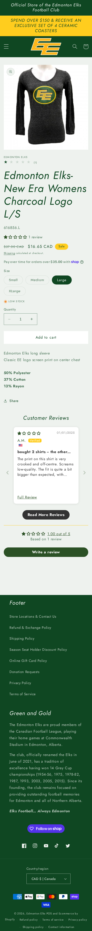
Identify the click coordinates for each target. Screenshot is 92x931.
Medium (40, 280)
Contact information (61, 927)
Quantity (10, 309)
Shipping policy (33, 927)
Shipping (9, 253)
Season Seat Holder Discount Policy (38, 649)
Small (16, 280)
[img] (29, 433)
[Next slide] (84, 472)
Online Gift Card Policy (28, 660)
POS (49, 913)
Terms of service (53, 920)
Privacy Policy (20, 683)
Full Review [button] (27, 497)
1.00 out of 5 (58, 534)
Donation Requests (24, 671)
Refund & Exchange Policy (30, 627)
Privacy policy (77, 920)
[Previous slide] (7, 472)
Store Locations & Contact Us (32, 616)
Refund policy (29, 920)
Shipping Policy (21, 638)
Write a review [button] (46, 552)
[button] (6, 46)
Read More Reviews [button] (46, 514)
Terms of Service (22, 694)
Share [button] (14, 400)
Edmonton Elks (36, 913)
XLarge (17, 292)
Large (62, 280)
